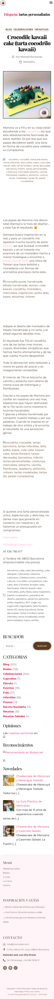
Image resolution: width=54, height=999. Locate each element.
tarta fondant (40, 606)
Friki (6, 692)
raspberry (19, 602)
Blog (9, 29)
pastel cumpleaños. (18, 595)
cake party (23, 574)
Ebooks (8, 683)
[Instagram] (5, 968)
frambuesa (13, 588)
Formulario (10, 537)
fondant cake (37, 584)
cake (21, 570)
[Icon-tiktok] (16, 968)
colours (11, 581)
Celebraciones (23, 29)
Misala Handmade (15, 260)
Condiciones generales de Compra (22, 994)
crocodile (21, 581)
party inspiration (41, 591)
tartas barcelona (27, 609)
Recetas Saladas (14, 716)
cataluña (35, 574)
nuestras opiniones (21, 733)
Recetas (8, 711)
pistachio (33, 598)
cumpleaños (35, 581)
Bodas (7, 669)
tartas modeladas (28, 616)
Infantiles (41, 29)
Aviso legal (42, 994)
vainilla (34, 620)
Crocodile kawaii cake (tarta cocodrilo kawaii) (27, 43)
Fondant (24, 584)
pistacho (43, 598)
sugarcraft (12, 606)
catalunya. (12, 577)
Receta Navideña (14, 707)
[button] (50, 2)
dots (16, 584)
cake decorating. (35, 570)
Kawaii (7, 245)
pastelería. (21, 598)
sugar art (36, 602)
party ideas (26, 591)
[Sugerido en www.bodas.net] (27, 752)
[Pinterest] (10, 968)
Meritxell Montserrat (31, 56)
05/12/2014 (29, 61)
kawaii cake (34, 588)
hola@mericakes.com (17, 544)
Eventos (8, 688)
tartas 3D (12, 609)
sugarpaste (25, 606)
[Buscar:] (17, 646)
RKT (28, 602)
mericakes (13, 591)
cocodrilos (33, 131)
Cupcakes (9, 678)
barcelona (12, 570)
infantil (23, 588)
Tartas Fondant (28, 613)
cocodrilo (41, 577)
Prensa (7, 702)
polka (10, 602)
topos (27, 620)
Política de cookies (32, 991)
